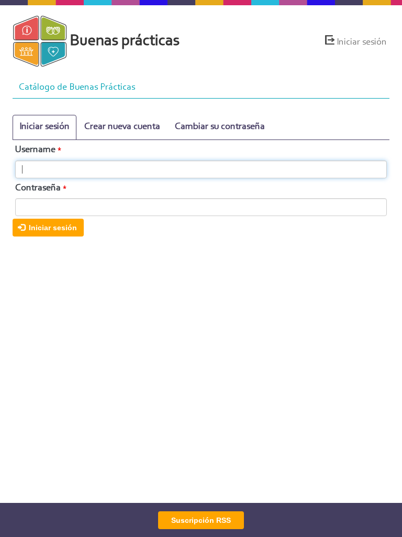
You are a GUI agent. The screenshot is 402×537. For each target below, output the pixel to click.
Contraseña (38, 188)
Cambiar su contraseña (220, 127)
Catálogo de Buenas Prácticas (77, 87)
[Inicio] (44, 41)
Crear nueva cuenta (122, 127)
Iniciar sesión (362, 42)
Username (35, 150)
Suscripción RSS (201, 520)
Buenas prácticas (125, 41)
